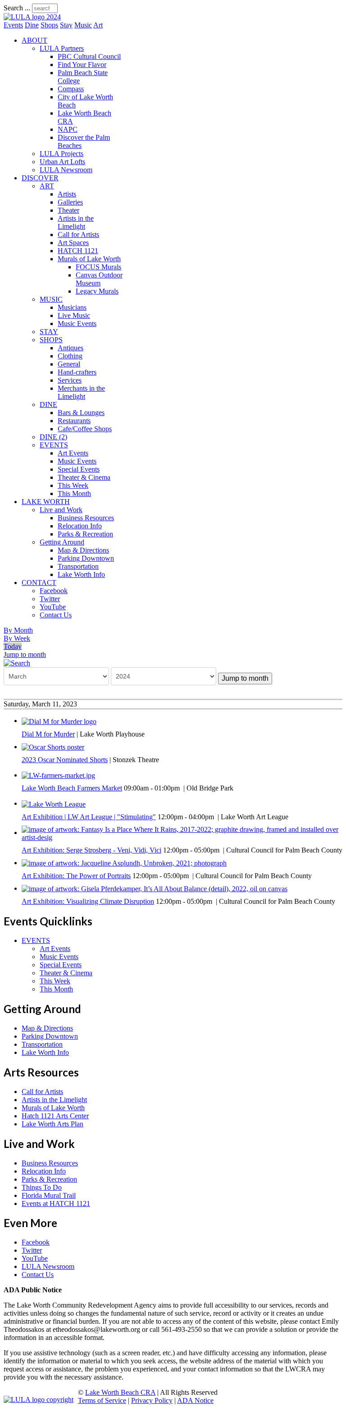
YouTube (53, 607)
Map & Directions (83, 550)
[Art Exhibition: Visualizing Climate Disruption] (154, 888)
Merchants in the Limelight (81, 392)
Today (13, 646)
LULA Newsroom (66, 170)
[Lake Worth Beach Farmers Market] (58, 775)
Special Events (79, 469)
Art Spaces (73, 242)
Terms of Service (102, 1400)
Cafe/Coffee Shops (85, 429)
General (69, 364)
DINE (48, 404)
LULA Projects (61, 153)
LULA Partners (62, 48)
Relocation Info (80, 526)
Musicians (72, 307)
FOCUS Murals (98, 267)
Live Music (74, 315)
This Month (74, 493)
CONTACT (39, 582)
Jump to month (25, 654)
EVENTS (54, 445)
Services (70, 380)
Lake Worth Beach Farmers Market (72, 788)
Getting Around (62, 542)
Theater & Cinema (84, 477)
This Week (73, 485)
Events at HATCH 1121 (56, 1203)
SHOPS (51, 340)
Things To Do (42, 1187)
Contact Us (56, 615)
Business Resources (86, 518)
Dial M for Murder (48, 734)
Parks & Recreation (85, 534)
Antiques (70, 348)
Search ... (17, 8)
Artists (67, 194)
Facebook (54, 590)
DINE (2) (53, 437)
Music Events (77, 323)
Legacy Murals (97, 291)
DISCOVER (40, 178)
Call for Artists (78, 234)
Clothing (70, 356)
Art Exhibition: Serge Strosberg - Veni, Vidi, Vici (91, 850)
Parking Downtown (86, 558)
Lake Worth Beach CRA (120, 1392)
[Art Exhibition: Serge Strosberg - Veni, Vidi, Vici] (182, 832)
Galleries (70, 202)
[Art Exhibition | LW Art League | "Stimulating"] (54, 803)
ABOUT (34, 40)
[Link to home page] (32, 17)
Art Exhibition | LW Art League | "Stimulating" (89, 817)
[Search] (17, 662)
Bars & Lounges (81, 412)
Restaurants (74, 420)
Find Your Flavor (82, 64)
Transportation (78, 566)
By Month (18, 630)
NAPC (67, 129)
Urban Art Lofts (62, 161)
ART (47, 186)
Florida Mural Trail (49, 1195)
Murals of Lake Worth (89, 259)
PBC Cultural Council (89, 56)
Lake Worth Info (81, 574)
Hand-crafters (77, 372)
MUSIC (51, 299)
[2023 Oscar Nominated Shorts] (53, 746)
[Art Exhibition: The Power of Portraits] (124, 862)
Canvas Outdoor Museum (99, 279)
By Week (17, 638)
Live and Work (61, 509)
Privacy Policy (152, 1400)
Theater (68, 210)
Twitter (50, 599)
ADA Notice (195, 1400)
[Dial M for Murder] (59, 720)
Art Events (73, 453)
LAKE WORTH (46, 501)
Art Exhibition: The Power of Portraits (76, 876)
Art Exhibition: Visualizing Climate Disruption (88, 901)
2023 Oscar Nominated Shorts (65, 760)
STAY (49, 331)
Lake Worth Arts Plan (52, 1124)
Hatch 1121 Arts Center (55, 1116)
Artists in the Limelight (76, 222)
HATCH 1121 (78, 251)
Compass (71, 89)
